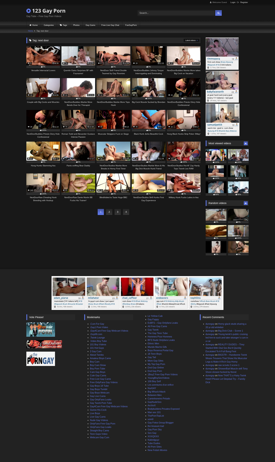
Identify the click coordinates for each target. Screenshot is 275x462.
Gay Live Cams (98, 396)
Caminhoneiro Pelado (159, 398)
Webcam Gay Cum (99, 437)
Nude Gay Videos (99, 420)
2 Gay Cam (95, 351)
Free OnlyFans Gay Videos (104, 382)
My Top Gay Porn (156, 364)
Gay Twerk (153, 330)
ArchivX (152, 405)
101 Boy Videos (98, 344)
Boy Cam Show (98, 365)
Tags (65, 25)
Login (232, 2)
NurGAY (152, 388)
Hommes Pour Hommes (160, 336)
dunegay (210, 324)
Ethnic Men (153, 343)
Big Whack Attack (156, 391)
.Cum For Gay (97, 324)
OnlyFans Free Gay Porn (102, 423)
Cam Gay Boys (97, 372)
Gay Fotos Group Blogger (161, 422)
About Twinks (97, 355)
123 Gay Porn (48, 10)
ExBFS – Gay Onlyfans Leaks (163, 323)
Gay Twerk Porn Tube (101, 403)
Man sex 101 (154, 412)
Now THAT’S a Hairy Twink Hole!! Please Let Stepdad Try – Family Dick (226, 379)
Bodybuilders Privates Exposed (164, 409)
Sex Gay (152, 433)
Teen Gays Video (98, 434)
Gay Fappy (153, 319)
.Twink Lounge (97, 337)
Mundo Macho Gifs (157, 347)
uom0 (150, 419)
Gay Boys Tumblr (98, 389)
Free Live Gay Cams (100, 379)
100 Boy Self (154, 381)
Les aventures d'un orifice (161, 385)
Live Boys (95, 413)
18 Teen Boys (155, 354)
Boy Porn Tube (97, 368)
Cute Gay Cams (98, 375)
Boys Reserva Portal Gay (160, 350)
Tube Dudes (154, 443)
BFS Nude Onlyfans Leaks (161, 340)
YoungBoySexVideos (158, 378)
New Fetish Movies (157, 450)
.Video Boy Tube (98, 341)
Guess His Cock (98, 410)
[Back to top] (266, 453)
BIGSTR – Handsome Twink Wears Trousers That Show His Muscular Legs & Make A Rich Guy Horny (226, 358)
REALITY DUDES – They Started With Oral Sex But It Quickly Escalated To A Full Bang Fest (225, 348)
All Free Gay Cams (157, 326)
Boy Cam (94, 362)
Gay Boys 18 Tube (99, 386)
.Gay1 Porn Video (99, 327)
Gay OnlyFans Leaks (100, 399)
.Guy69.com (96, 334)
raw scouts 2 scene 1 (228, 365)
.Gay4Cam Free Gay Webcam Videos (109, 331)
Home (35, 25)
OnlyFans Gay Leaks (100, 427)
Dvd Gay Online (156, 367)
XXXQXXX (153, 436)
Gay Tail (152, 357)
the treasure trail (156, 426)
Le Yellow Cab (155, 316)
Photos (76, 25)
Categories (49, 25)
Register (244, 2)
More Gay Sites (155, 361)
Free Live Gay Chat (110, 25)
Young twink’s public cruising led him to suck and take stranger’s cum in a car (227, 337)
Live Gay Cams (98, 417)
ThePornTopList (156, 416)
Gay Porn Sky (155, 429)
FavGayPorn (131, 25)
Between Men (155, 395)
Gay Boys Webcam (99, 392)
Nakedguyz (153, 440)
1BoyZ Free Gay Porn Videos (163, 374)
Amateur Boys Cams (100, 358)
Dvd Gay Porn (155, 371)
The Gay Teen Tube (158, 333)
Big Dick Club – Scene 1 (230, 331)
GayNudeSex (154, 402)
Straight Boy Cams (99, 430)
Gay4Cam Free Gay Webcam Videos (109, 406)
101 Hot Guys (97, 348)
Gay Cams (90, 25)
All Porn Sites (155, 447)
